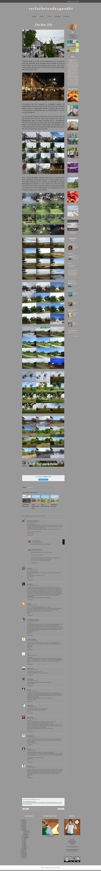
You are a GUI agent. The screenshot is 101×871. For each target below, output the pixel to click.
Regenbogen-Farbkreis (73, 76)
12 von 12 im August (75, 283)
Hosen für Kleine (74, 64)
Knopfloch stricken (72, 103)
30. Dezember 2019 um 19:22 (32, 680)
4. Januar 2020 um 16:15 (31, 750)
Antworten (30, 599)
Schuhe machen (72, 77)
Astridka (29, 604)
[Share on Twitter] (58, 488)
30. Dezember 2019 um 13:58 (32, 640)
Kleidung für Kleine (72, 68)
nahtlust (70, 263)
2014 (23, 855)
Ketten (74, 65)
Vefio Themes (57, 867)
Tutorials (66, 16)
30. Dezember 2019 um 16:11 (32, 655)
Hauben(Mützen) (71, 62)
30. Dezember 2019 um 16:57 (32, 669)
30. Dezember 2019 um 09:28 (36, 550)
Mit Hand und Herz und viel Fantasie (73, 310)
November (25, 834)
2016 (23, 852)
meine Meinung (74, 85)
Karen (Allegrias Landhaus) (33, 619)
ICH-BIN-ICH (72, 117)
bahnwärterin (30, 668)
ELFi (28, 654)
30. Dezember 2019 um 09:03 (36, 542)
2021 (23, 826)
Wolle (42, 16)
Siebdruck (76, 77)
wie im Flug (25, 833)
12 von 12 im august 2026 (75, 293)
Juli (24, 840)
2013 (23, 856)
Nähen (34, 16)
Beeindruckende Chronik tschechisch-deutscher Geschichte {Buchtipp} (72, 273)
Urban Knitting (70, 83)
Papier (75, 75)
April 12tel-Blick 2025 (72, 189)
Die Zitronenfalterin (72, 270)
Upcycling (75, 82)
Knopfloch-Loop (73, 203)
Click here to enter (43, 479)
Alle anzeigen (76, 336)
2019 (23, 829)
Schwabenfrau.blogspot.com (33, 520)
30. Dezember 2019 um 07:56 (32, 569)
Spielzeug (69, 78)
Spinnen (73, 78)
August (24, 838)
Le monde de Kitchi (72, 244)
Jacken (71, 65)
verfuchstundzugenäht (51, 9)
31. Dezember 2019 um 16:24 (32, 737)
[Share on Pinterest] (59, 488)
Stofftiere (76, 79)
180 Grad (76, 60)
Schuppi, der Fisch (72, 145)
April (24, 844)
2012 (23, 857)
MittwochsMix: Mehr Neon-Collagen (72, 266)
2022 (23, 825)
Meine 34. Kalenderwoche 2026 (75, 247)
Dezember (25, 830)
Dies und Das (30, 705)
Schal (68, 77)
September (25, 837)
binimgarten (30, 584)
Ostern (72, 75)
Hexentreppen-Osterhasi (73, 131)
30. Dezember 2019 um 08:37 (32, 605)
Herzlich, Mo (30, 679)
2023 (23, 823)
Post (77, 75)
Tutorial (71, 82)
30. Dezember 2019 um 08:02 (32, 585)
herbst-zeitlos (30, 717)
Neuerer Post (26, 808)
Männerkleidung (74, 70)
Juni (24, 841)
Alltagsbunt (70, 300)
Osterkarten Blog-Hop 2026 (72, 333)
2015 (23, 853)
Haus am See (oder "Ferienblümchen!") (75, 257)
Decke (71, 61)
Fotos (49, 16)
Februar (25, 846)
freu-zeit (70, 320)
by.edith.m (29, 568)
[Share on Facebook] (56, 488)
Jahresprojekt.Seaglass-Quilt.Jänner (72, 233)
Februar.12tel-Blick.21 (72, 217)
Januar (24, 848)
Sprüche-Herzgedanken (73, 79)
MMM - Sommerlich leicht (75, 323)
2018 (23, 849)
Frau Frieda (70, 253)
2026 (23, 819)
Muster (69, 70)
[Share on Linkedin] (61, 488)
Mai (24, 842)
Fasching (74, 61)
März (24, 845)
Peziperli (29, 749)
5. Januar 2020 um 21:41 (31, 767)
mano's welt (70, 290)
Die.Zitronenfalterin (31, 639)
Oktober (25, 836)
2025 (23, 821)
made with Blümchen (72, 330)
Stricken (69, 81)
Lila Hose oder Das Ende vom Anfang (73, 175)
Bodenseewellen (71, 281)
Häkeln (68, 65)
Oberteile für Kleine (73, 74)
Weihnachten (75, 83)
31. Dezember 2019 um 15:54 (32, 718)
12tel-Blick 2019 (26, 832)
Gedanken (58, 16)
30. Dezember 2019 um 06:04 (32, 522)
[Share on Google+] (63, 488)
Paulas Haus (30, 766)
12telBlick (30, 487)
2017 (23, 851)
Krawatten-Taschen (73, 160)
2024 (23, 822)
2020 (23, 827)
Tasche (72, 81)
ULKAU (29, 689)
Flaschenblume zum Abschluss (75, 314)
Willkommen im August (75, 303)
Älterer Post (61, 808)
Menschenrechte (74, 69)
